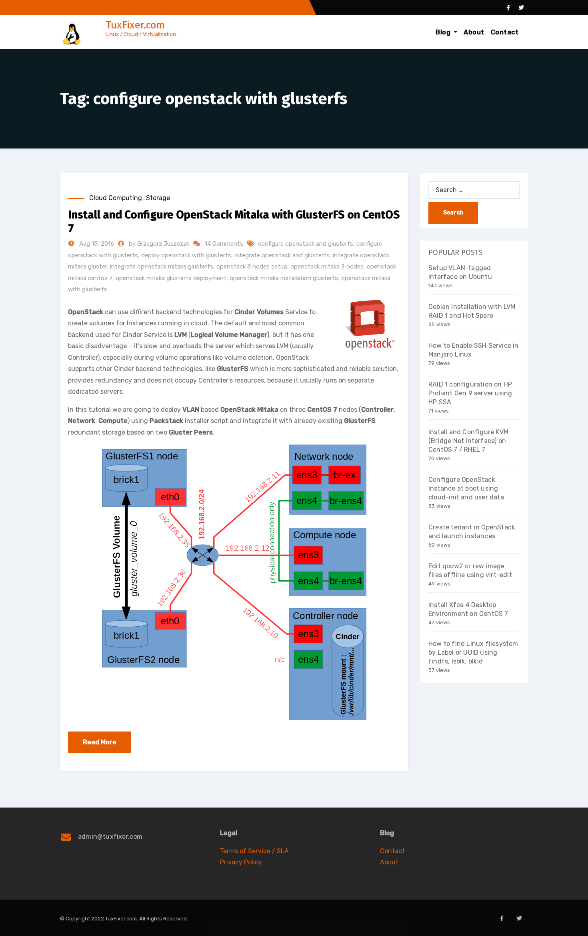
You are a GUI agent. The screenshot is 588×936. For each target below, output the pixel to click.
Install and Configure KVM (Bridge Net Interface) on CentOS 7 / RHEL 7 (468, 440)
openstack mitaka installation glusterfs (284, 278)
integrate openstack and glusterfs (282, 255)
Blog (444, 32)
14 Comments (224, 243)
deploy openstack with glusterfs (186, 255)
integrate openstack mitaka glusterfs (161, 266)
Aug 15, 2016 (96, 243)
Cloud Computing (115, 198)
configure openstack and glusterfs (305, 243)
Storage (158, 198)
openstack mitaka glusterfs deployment (171, 278)
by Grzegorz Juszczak (160, 243)
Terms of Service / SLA (254, 851)
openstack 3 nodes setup (251, 266)
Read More (99, 742)
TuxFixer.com (135, 25)
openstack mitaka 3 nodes (327, 266)
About (474, 32)
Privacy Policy (241, 862)
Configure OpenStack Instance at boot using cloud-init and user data (466, 488)
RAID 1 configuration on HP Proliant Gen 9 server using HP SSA (470, 393)
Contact (505, 32)
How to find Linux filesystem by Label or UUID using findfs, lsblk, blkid (473, 652)
